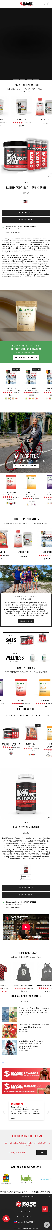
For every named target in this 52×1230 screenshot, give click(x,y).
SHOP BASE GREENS (26, 465)
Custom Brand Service (30, 1228)
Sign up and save (25, 1196)
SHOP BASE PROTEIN (26, 357)
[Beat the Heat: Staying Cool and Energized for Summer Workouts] (9, 1031)
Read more (26, 621)
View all (26, 1001)
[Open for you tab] (45, 1209)
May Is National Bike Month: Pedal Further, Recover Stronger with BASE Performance (32, 1044)
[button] (21, 123)
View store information (13, 232)
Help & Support (25, 1216)
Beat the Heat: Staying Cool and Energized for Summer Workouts (34, 1027)
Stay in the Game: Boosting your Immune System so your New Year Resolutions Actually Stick (34, 1010)
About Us (25, 1211)
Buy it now (26, 220)
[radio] (25, 201)
